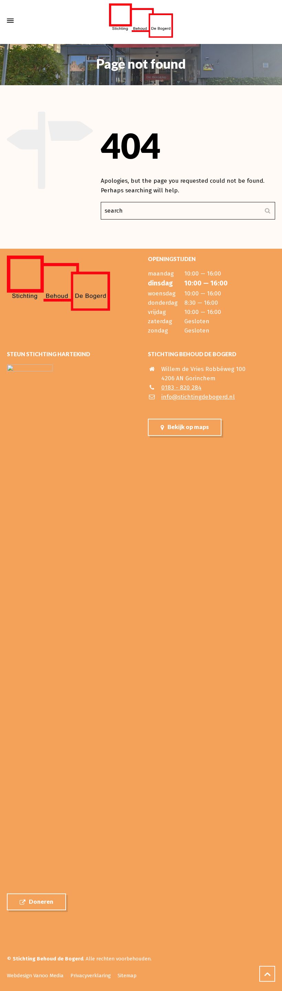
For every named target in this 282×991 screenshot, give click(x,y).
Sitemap (127, 975)
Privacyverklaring (90, 975)
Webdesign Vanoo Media (35, 975)
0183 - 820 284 (181, 387)
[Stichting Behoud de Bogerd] (141, 20)
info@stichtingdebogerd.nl (198, 397)
